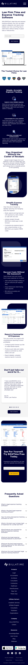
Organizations (14, 613)
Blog (14, 638)
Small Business (14, 588)
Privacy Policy (19, 657)
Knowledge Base (14, 633)
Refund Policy (9, 660)
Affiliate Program (14, 605)
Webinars (14, 641)
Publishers (14, 610)
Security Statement (9, 657)
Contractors (14, 583)
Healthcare (14, 586)
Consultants (14, 580)
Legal (14, 573)
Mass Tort (14, 591)
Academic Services (14, 602)
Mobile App (14, 593)
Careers (14, 624)
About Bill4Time (14, 622)
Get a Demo (14, 411)
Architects (14, 578)
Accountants (14, 575)
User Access (14, 636)
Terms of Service (19, 660)
